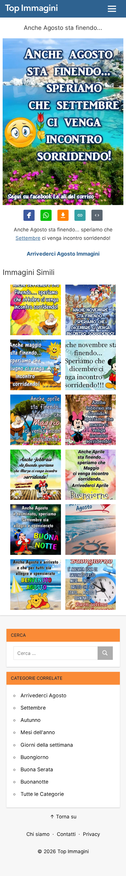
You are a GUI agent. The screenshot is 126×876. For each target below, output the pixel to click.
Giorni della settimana (47, 745)
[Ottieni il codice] (97, 215)
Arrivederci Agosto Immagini (63, 254)
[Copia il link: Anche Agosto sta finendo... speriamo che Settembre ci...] (80, 215)
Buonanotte (34, 782)
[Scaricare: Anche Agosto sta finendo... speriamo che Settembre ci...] (63, 215)
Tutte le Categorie (42, 794)
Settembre (28, 238)
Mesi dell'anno (38, 732)
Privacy (91, 834)
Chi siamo (38, 834)
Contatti (66, 834)
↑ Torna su (63, 817)
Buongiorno (35, 757)
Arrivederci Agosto (44, 695)
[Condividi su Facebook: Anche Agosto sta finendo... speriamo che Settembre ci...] (29, 215)
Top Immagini (73, 851)
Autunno (31, 720)
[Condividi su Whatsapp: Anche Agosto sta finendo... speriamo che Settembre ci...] (46, 215)
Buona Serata (37, 769)
